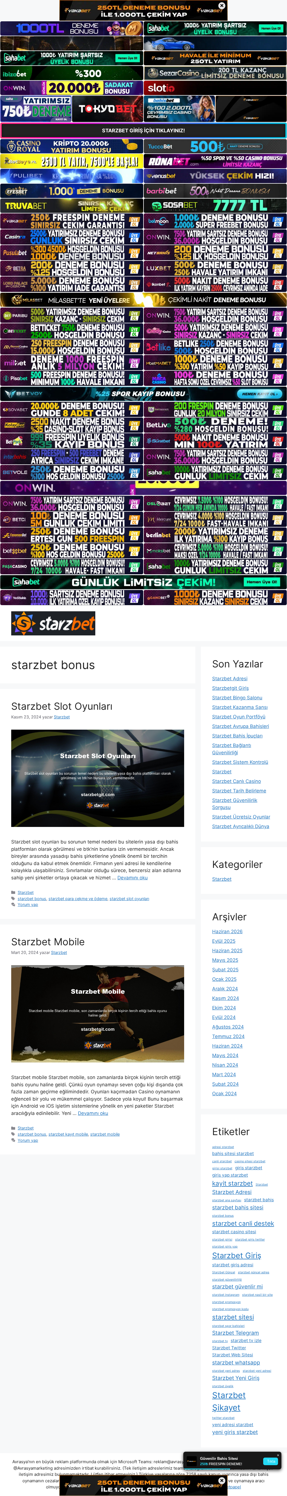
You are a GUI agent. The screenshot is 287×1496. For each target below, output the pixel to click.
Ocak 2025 (224, 979)
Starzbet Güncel (223, 1272)
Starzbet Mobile (48, 942)
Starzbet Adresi (229, 678)
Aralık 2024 (225, 989)
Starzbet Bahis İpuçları (237, 736)
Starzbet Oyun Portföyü (238, 717)
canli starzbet (222, 1161)
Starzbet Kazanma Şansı (240, 707)
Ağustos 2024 (228, 1027)
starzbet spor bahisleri (228, 1326)
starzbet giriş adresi (232, 1264)
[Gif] (143, 300)
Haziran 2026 (227, 931)
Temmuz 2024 (228, 1036)
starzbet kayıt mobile (68, 1134)
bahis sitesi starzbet (233, 1153)
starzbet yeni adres (226, 1371)
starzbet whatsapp (236, 1362)
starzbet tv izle (246, 1340)
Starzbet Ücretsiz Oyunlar (241, 817)
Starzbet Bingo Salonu (237, 697)
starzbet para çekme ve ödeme (77, 898)
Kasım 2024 (225, 998)
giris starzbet (248, 1167)
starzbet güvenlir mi (237, 1286)
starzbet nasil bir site (257, 1295)
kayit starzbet (232, 1183)
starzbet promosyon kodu (230, 1309)
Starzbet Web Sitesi (232, 1354)
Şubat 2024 (225, 1084)
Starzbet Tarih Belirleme (239, 791)
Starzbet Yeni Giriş (236, 1378)
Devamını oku (132, 877)
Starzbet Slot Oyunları (61, 706)
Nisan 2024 (225, 1065)
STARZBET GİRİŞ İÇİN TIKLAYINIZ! (143, 130)
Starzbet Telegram (235, 1332)
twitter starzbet (223, 1418)
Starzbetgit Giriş (230, 688)
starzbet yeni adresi (257, 1371)
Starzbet (26, 892)
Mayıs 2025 (225, 960)
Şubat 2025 (225, 969)
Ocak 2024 (224, 1093)
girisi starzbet (222, 1168)
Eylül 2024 (224, 1017)
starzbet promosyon (226, 1302)
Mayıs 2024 (225, 1055)
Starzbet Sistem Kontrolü (240, 762)
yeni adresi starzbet (232, 1424)
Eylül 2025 (223, 941)
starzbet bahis (259, 1199)
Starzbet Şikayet (229, 1401)
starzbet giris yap (225, 1246)
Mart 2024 (224, 1074)
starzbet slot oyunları (129, 898)
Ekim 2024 (224, 1008)
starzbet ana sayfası (226, 1200)
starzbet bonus (32, 898)
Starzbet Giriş (236, 1255)
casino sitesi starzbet (250, 1161)
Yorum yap (28, 904)
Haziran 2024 (227, 1046)
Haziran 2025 (227, 950)
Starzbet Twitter (229, 1347)
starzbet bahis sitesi (237, 1207)
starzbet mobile (105, 1134)
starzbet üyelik (222, 1386)
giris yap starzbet (230, 1175)
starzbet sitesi (233, 1317)
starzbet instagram (225, 1295)
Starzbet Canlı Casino (236, 781)
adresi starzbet (223, 1147)
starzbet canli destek (243, 1223)
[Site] (71, 221)
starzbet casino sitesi (234, 1231)
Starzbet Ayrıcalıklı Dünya (240, 826)
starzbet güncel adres (253, 1272)
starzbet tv (220, 1341)
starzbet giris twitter (250, 1239)
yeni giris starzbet (235, 1432)
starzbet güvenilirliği (227, 1279)
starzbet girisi (222, 1239)
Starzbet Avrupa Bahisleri (240, 726)
